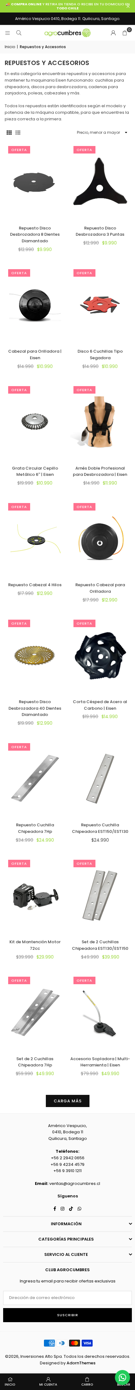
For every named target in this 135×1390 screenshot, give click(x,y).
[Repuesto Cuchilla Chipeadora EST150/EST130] (100, 779)
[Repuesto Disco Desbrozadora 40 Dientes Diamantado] (35, 655)
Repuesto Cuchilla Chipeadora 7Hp (35, 828)
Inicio (10, 46)
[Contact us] (122, 1377)
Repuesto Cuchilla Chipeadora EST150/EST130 (100, 828)
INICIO (10, 1384)
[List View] (18, 132)
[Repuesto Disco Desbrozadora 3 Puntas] (100, 181)
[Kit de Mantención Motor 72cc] (35, 895)
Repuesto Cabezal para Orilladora (100, 588)
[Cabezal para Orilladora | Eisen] (35, 305)
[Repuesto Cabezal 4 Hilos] (35, 538)
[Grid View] (9, 132)
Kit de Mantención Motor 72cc (35, 945)
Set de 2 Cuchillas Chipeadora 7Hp (34, 1062)
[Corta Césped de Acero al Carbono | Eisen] (100, 655)
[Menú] (7, 33)
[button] (124, 32)
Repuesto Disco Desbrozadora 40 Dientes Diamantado (34, 708)
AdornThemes (81, 1363)
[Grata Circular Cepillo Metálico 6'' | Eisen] (35, 422)
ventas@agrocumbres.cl (74, 1183)
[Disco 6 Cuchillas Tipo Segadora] (100, 305)
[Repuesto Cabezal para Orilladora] (100, 538)
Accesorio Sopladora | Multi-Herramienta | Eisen (100, 1062)
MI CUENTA (48, 1384)
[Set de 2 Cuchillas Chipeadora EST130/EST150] (100, 895)
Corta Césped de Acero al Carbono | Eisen (100, 705)
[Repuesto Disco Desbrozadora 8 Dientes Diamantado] (35, 181)
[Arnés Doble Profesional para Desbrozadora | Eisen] (100, 422)
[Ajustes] (113, 32)
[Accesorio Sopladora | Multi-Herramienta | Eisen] (100, 1012)
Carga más (68, 1101)
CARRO (87, 1384)
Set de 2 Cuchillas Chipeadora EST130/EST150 (100, 945)
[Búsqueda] (18, 33)
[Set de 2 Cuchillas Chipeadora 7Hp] (35, 1012)
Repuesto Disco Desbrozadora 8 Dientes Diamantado (35, 234)
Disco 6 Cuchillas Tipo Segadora (100, 354)
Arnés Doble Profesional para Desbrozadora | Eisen (100, 471)
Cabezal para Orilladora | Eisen (35, 354)
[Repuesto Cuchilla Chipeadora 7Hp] (35, 779)
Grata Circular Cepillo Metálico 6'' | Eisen (35, 471)
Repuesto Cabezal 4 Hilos (35, 585)
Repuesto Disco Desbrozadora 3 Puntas (100, 231)
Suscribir (67, 1314)
